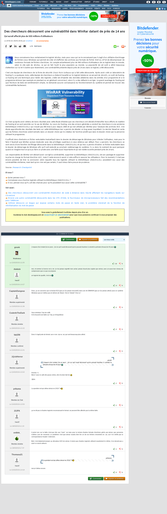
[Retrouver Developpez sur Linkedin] (165, 9)
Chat (66, 2)
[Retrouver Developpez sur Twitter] (160, 9)
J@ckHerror (17, 357)
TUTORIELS (41, 8)
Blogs (58, 2)
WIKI (103, 8)
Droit (104, 2)
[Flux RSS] (157, 9)
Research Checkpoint (22, 167)
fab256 (17, 335)
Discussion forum (148, 102)
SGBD (93, 5)
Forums (32, 2)
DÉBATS (97, 8)
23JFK (17, 411)
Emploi (87, 2)
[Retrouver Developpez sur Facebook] (162, 9)
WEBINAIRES (56, 8)
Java (60, 5)
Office (100, 5)
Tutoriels (43, 2)
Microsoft (53, 5)
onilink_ (17, 433)
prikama (17, 389)
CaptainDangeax (17, 291)
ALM (46, 5)
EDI (74, 5)
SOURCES (89, 8)
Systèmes (115, 5)
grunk (17, 247)
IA (41, 5)
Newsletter (76, 2)
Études (96, 2)
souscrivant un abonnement (56, 215)
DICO (109, 8)
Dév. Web (68, 5)
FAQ (51, 2)
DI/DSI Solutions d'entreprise (22, 5)
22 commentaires (42, 41)
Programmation (83, 5)
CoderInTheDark (17, 313)
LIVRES (65, 8)
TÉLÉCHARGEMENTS (76, 8)
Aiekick (17, 269)
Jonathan (29, 41)
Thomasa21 (17, 455)
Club (111, 2)
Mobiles (106, 5)
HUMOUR (116, 8)
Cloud (37, 5)
